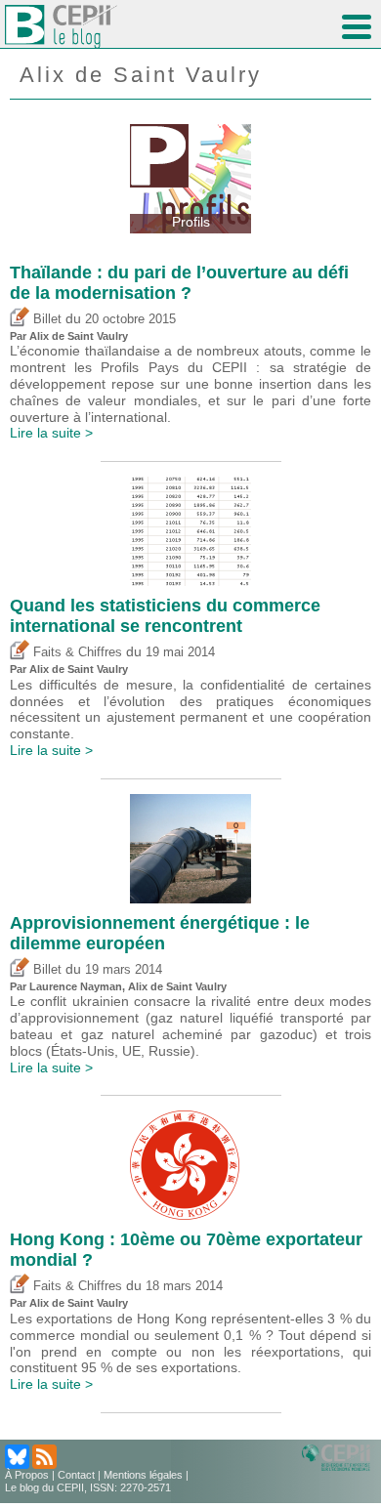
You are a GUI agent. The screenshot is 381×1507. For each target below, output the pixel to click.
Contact (76, 1475)
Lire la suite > (51, 432)
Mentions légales (143, 1475)
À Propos (27, 1475)
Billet (45, 319)
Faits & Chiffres (75, 652)
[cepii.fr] (339, 1456)
